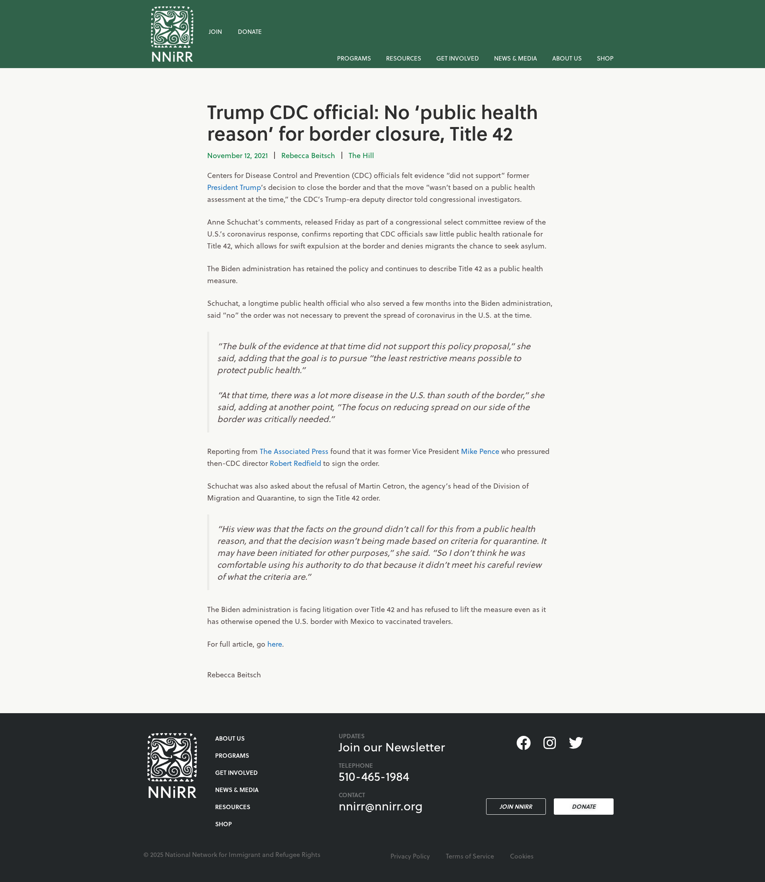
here (274, 643)
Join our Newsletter (392, 746)
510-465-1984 (374, 776)
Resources (403, 58)
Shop (605, 58)
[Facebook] (523, 743)
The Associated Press (294, 451)
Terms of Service (470, 855)
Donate (250, 31)
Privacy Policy (410, 855)
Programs (354, 58)
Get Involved (457, 58)
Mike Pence (480, 451)
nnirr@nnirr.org (381, 805)
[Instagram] (550, 743)
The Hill (361, 155)
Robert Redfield (295, 463)
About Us (567, 58)
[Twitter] (576, 743)
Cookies (522, 855)
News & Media (515, 58)
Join (215, 31)
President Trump (234, 187)
